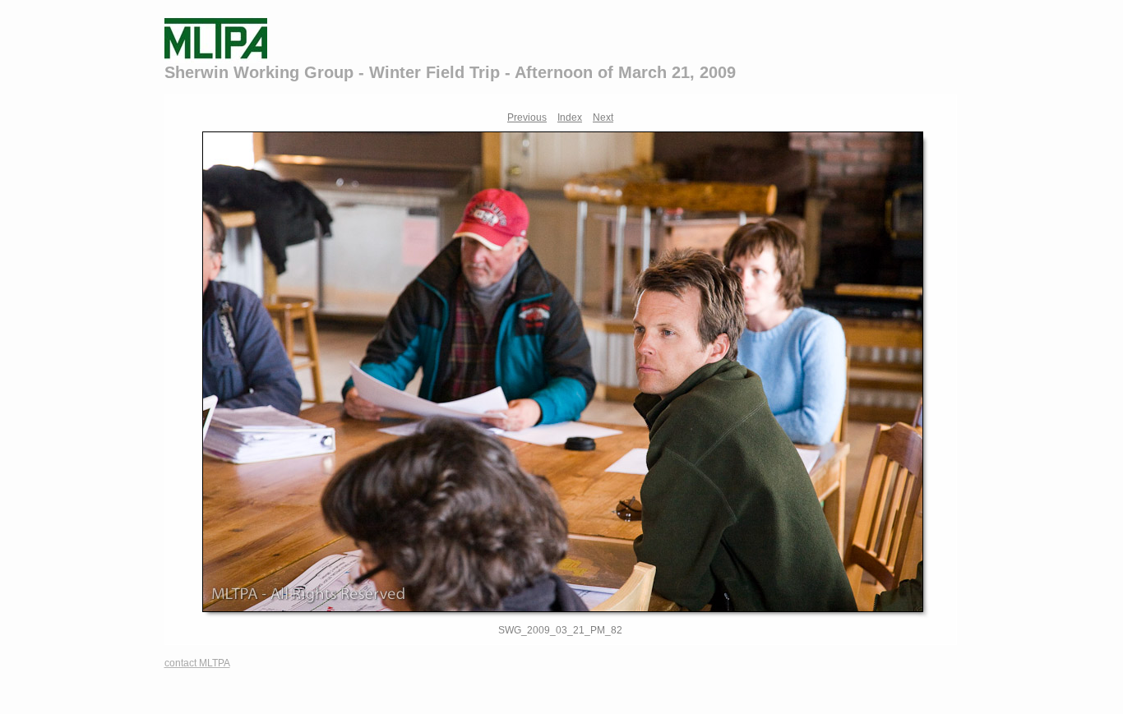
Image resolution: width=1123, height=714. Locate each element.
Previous (527, 117)
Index (569, 117)
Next (603, 117)
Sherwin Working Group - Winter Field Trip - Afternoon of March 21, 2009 (450, 72)
